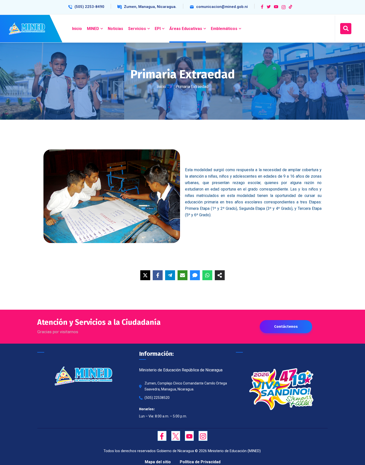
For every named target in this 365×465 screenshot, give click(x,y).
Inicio (161, 86)
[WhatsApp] (207, 275)
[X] (145, 275)
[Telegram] (170, 275)
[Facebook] (158, 275)
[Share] (220, 275)
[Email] (182, 275)
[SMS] (195, 275)
